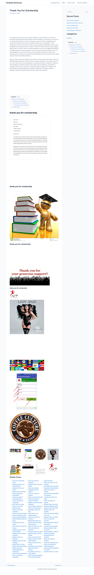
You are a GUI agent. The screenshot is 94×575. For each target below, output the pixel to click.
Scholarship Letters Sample (51, 488)
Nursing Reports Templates (74, 30)
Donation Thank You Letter (51, 551)
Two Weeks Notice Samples (51, 486)
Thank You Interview (33, 488)
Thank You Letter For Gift (34, 526)
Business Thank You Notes (51, 517)
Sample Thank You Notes (19, 491)
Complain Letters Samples (51, 526)
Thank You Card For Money (19, 513)
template (69, 38)
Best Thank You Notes (18, 504)
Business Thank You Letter (51, 504)
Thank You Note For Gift (34, 537)
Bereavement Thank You (34, 520)
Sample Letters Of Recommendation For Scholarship (18, 549)
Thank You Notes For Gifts (19, 515)
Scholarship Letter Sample (35, 546)
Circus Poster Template (73, 20)
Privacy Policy (71, 2)
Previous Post (11, 565)
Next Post (58, 565)
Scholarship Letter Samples (19, 546)
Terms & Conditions (82, 2)
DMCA (63, 2)
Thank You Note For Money (35, 497)
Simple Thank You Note (18, 544)
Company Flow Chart (72, 28)
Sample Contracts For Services (75, 23)
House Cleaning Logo (72, 25)
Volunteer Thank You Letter (35, 531)
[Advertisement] (21, 26)
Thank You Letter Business (19, 517)
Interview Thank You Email (51, 508)
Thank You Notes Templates (19, 553)
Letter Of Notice (48, 480)
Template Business (14, 3)
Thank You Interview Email (51, 542)
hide (18, 96)
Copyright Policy (55, 2)
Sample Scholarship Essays (51, 506)
